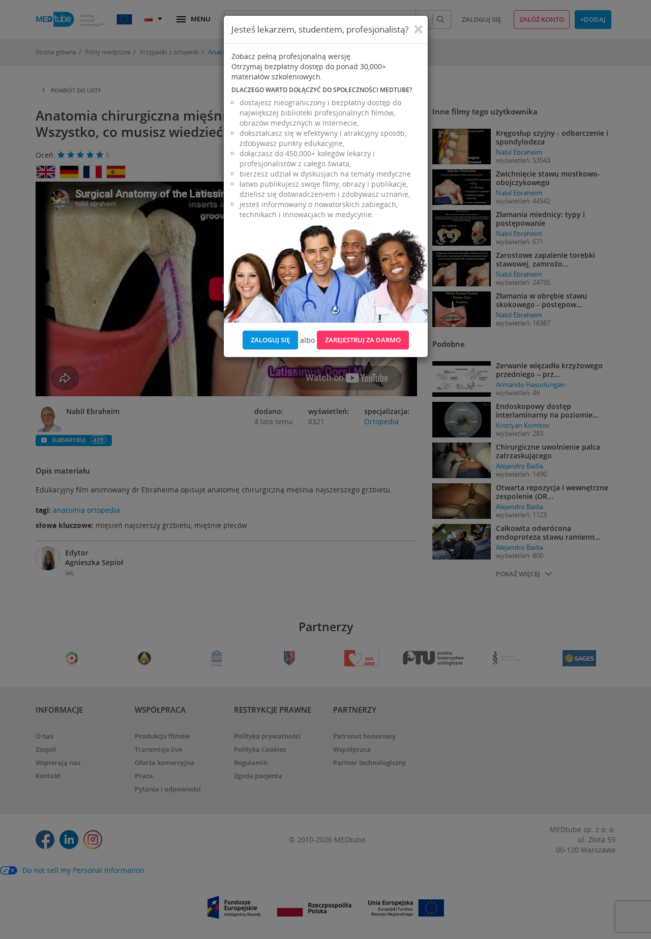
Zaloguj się (270, 339)
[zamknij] (418, 29)
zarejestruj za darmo (363, 339)
